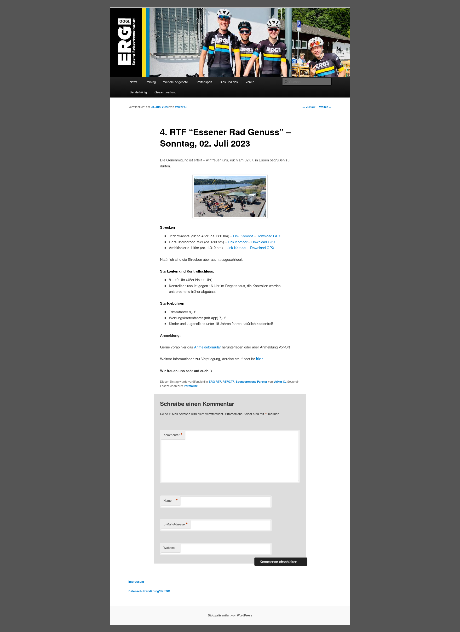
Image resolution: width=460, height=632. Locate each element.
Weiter (325, 107)
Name (170, 500)
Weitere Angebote (175, 82)
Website (169, 547)
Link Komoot (243, 235)
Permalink (191, 386)
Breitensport (204, 82)
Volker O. (181, 107)
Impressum (136, 581)
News (133, 82)
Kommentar (173, 435)
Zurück (309, 107)
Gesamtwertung (165, 92)
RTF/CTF (228, 381)
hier (260, 358)
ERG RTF (215, 381)
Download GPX (268, 235)
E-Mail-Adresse (175, 524)
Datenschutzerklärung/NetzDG (149, 591)
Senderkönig (138, 92)
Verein (250, 82)
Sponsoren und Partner (251, 381)
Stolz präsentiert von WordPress (230, 615)
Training (150, 82)
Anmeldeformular (207, 346)
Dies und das (229, 82)
